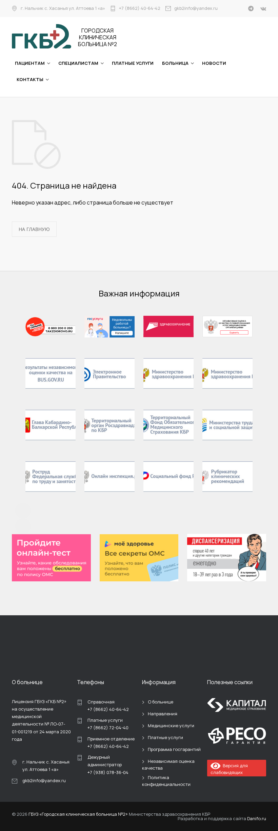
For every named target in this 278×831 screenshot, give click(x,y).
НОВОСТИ (214, 63)
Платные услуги (165, 737)
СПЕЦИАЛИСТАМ (78, 63)
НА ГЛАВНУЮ (34, 229)
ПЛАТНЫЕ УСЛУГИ (133, 63)
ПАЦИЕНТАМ (30, 63)
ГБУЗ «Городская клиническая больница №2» (78, 814)
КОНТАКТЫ (30, 79)
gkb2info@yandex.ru (196, 8)
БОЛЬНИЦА (175, 63)
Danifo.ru (256, 818)
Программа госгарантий (174, 749)
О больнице (160, 702)
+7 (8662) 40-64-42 (139, 8)
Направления (162, 714)
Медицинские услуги (171, 725)
